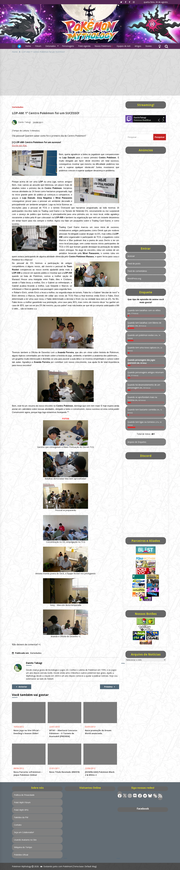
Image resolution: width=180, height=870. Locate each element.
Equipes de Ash (123, 46)
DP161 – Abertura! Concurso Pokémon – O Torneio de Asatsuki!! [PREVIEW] (63, 733)
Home (28, 46)
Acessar (131, 256)
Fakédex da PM (21, 817)
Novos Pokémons (103, 46)
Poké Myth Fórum (22, 802)
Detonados (50, 46)
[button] (160, 46)
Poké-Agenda (84, 46)
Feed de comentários (137, 271)
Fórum (38, 46)
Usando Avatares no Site (25, 839)
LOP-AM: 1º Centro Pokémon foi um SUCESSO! (45, 113)
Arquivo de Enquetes (137, 442)
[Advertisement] (90, 76)
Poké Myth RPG (21, 810)
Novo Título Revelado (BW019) (64, 772)
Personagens (68, 46)
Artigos (138, 46)
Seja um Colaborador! (24, 832)
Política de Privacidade (24, 795)
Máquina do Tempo (23, 847)
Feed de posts (134, 263)
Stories (148, 46)
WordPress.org (134, 278)
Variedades (17, 107)
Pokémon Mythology (21, 866)
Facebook (143, 808)
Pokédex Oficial (21, 854)
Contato (18, 824)
